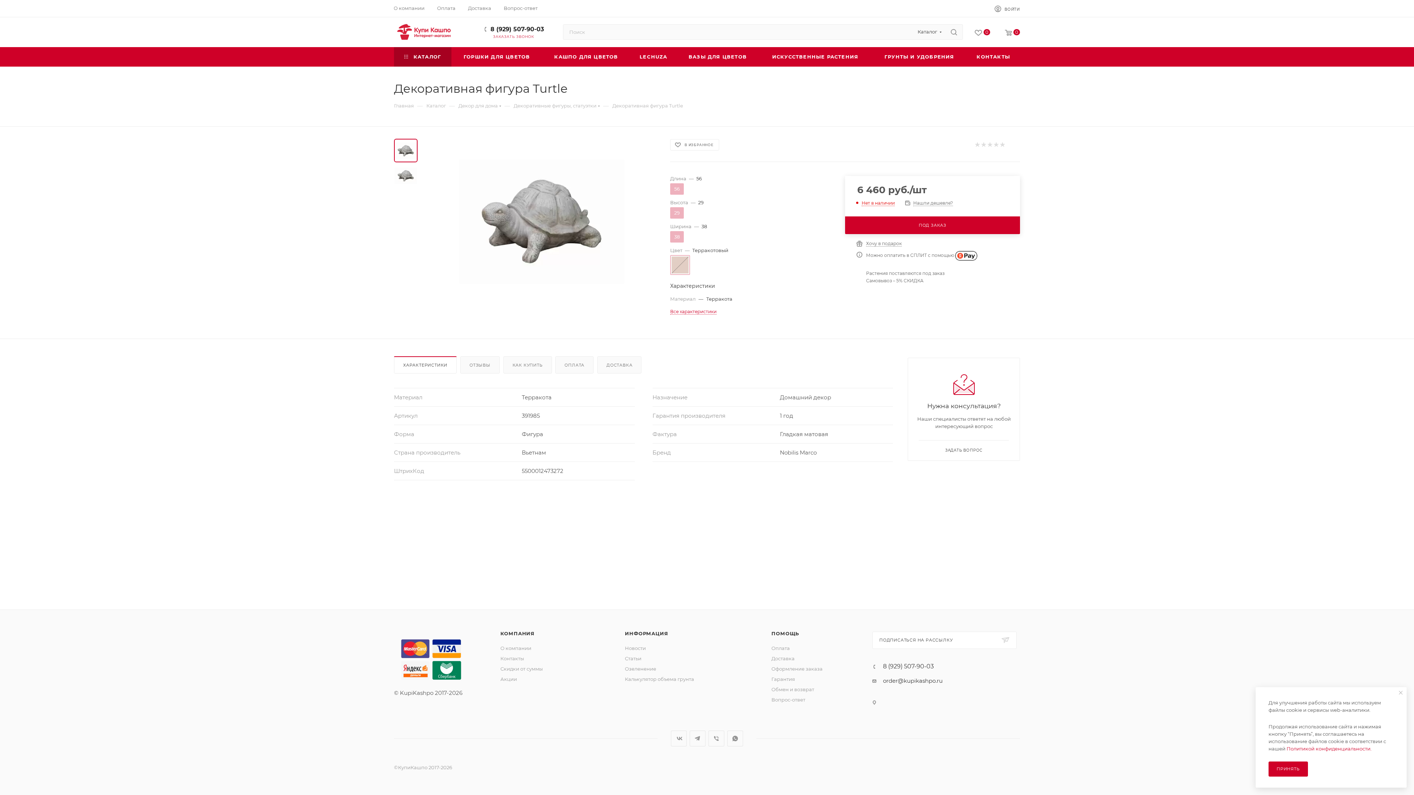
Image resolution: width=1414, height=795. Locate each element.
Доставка (619, 365)
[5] (1002, 144)
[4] (996, 144)
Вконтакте (679, 738)
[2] (983, 144)
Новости (635, 648)
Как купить (528, 365)
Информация (646, 633)
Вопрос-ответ (788, 700)
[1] (977, 144)
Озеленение (640, 669)
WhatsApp (735, 738)
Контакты (512, 658)
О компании (515, 648)
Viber (716, 738)
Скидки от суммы (521, 669)
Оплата (574, 365)
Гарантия (783, 679)
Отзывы (479, 365)
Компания (517, 633)
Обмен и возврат (792, 689)
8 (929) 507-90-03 (517, 29)
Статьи (633, 658)
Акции (508, 679)
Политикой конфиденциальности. (1329, 749)
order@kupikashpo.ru (913, 680)
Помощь (785, 633)
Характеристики (425, 365)
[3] (989, 144)
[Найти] (954, 32)
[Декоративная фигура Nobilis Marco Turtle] (542, 221)
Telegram (698, 738)
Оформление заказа (797, 669)
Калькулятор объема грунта (659, 679)
